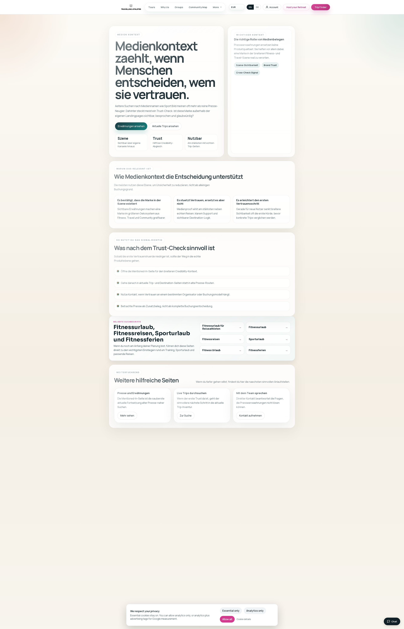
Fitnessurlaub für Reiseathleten (213, 327)
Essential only (230, 610)
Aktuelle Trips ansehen (165, 126)
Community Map (198, 7)
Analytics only (255, 610)
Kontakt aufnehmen (250, 415)
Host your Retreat (296, 7)
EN (250, 7)
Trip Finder (321, 7)
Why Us (165, 7)
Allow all (227, 619)
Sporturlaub (256, 339)
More (216, 7)
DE (257, 7)
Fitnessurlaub (257, 327)
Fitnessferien (257, 350)
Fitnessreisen (211, 339)
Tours (151, 7)
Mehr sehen (127, 415)
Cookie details (244, 619)
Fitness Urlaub (211, 350)
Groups (179, 7)
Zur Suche (186, 415)
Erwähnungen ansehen (131, 126)
